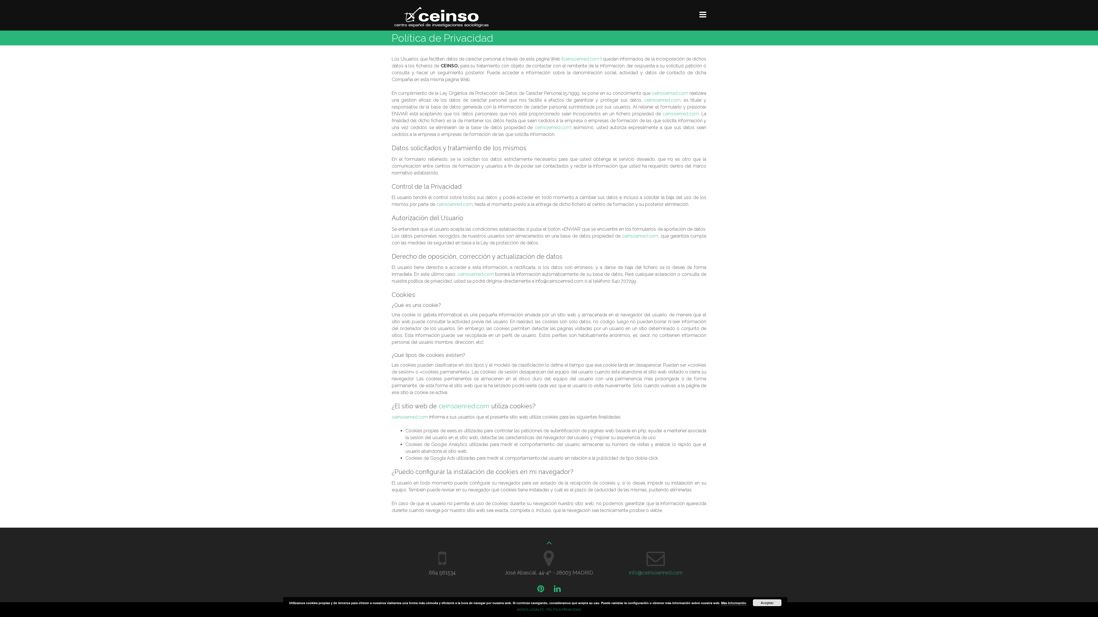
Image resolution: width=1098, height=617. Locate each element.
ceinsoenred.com (581, 59)
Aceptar (767, 602)
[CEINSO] (442, 25)
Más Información (733, 603)
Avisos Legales (530, 610)
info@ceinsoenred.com (656, 573)
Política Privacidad (563, 610)
